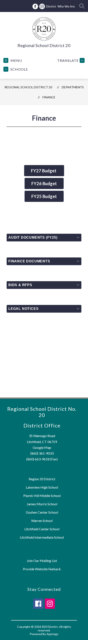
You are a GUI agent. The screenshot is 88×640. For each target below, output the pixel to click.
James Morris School (42, 504)
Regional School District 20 (28, 87)
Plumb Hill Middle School (42, 496)
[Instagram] (42, 6)
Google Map (42, 447)
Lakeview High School (42, 487)
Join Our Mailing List (42, 561)
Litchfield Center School (41, 529)
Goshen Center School (42, 512)
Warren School (42, 521)
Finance (49, 97)
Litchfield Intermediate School (42, 537)
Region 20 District (42, 479)
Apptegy (52, 634)
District (51, 6)
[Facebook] (35, 6)
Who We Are (66, 6)
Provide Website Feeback (42, 569)
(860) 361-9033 (42, 453)
